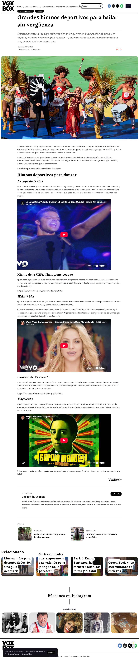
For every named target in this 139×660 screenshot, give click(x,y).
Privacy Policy (13, 654)
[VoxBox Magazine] (8, 6)
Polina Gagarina (99, 382)
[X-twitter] (117, 6)
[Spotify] (121, 6)
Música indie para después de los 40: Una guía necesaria (17, 565)
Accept (51, 652)
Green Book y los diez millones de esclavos (121, 567)
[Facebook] (109, 6)
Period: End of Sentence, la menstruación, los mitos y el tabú (87, 565)
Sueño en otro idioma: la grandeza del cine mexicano (49, 535)
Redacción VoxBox (25, 47)
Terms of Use (27, 654)
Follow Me (116, 494)
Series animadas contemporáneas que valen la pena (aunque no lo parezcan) (52, 562)
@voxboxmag (69, 609)
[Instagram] (113, 6)
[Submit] (101, 6)
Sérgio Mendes (89, 404)
